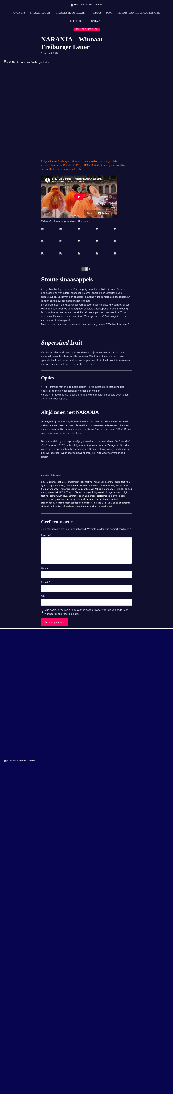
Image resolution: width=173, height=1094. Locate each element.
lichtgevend (98, 492)
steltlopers (87, 502)
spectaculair (79, 499)
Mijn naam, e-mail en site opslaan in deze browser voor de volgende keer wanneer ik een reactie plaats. (86, 611)
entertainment (80, 485)
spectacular (92, 499)
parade (91, 495)
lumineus (62, 495)
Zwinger (112, 445)
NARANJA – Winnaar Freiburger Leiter (72, 43)
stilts (115, 502)
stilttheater (124, 502)
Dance (69, 485)
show (69, 499)
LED (61, 492)
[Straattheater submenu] (51, 13)
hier (99, 452)
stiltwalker (56, 506)
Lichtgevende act (114, 492)
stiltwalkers (68, 506)
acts (64, 481)
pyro (50, 499)
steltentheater (63, 502)
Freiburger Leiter (68, 489)
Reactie (46, 535)
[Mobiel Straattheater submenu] (87, 13)
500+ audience (48, 481)
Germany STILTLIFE (114, 489)
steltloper (75, 502)
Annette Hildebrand (104, 481)
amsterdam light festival (80, 481)
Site (43, 596)
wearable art (105, 506)
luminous (73, 495)
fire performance (49, 489)
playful (114, 495)
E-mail (45, 582)
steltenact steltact (109, 499)
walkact (94, 506)
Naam (45, 568)
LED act (68, 492)
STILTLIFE (107, 502)
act (59, 481)
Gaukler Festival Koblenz (90, 489)
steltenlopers (47, 502)
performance (103, 495)
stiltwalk (45, 506)
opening (83, 495)
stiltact (97, 502)
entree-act (94, 485)
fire (126, 485)
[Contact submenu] (102, 21)
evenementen (107, 485)
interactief (53, 492)
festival (119, 485)
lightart (53, 495)
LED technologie (82, 492)
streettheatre (82, 506)
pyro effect (59, 499)
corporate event (56, 485)
